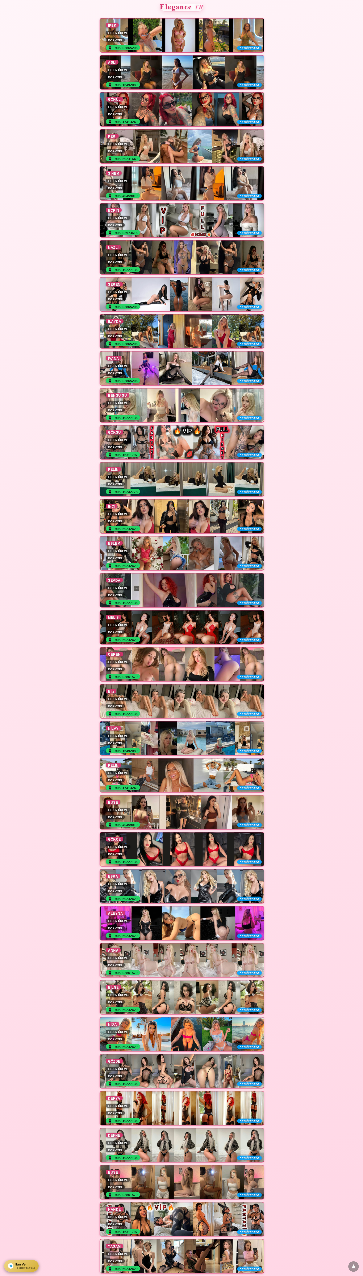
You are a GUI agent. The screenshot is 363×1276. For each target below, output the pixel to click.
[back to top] (353, 1266)
